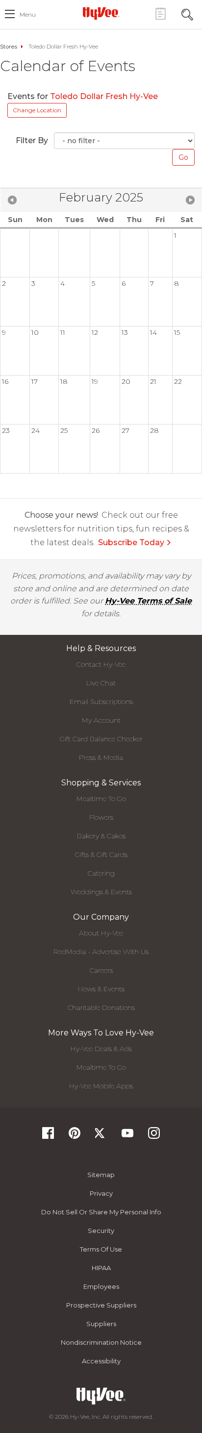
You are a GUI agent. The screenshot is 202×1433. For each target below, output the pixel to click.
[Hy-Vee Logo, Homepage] (101, 13)
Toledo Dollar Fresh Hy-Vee (105, 96)
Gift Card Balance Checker (101, 738)
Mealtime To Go (101, 798)
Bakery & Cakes (101, 835)
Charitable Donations (101, 1007)
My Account (101, 720)
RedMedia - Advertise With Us (101, 951)
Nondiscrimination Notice (101, 1342)
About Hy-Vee (101, 933)
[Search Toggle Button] (187, 13)
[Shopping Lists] (160, 13)
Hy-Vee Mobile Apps (101, 1085)
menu (28, 14)
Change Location (37, 110)
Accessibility (101, 1361)
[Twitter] (101, 1136)
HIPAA (101, 1268)
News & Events (101, 988)
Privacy (101, 1193)
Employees (101, 1286)
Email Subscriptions (101, 701)
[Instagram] (154, 1136)
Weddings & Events (101, 891)
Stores (8, 46)
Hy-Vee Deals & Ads (101, 1048)
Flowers (101, 817)
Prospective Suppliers (101, 1305)
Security (101, 1230)
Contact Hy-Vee (101, 664)
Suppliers (101, 1324)
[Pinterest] (74, 1136)
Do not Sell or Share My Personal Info (101, 1212)
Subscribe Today (131, 542)
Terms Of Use (101, 1249)
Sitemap (101, 1175)
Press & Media (101, 757)
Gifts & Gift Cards (101, 854)
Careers (101, 970)
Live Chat (101, 683)
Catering (101, 873)
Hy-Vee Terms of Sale (148, 600)
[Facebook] (48, 1136)
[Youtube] (127, 1136)
